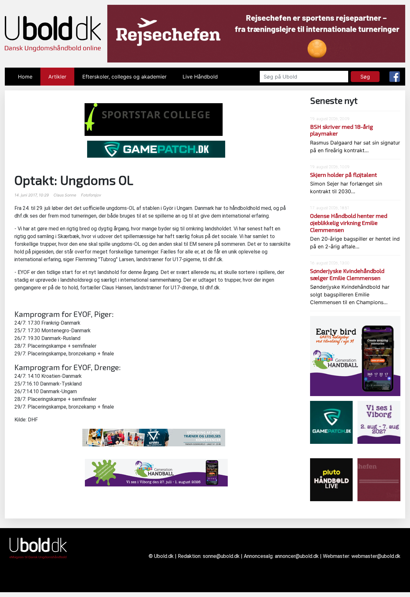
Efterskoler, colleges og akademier (124, 76)
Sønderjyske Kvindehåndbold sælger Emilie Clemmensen (347, 274)
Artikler (57, 76)
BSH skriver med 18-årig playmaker (341, 130)
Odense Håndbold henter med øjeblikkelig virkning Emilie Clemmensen (348, 222)
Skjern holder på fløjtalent (343, 174)
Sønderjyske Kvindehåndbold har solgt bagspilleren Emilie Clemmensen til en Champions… (350, 294)
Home (29, 76)
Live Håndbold (200, 76)
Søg (365, 76)
